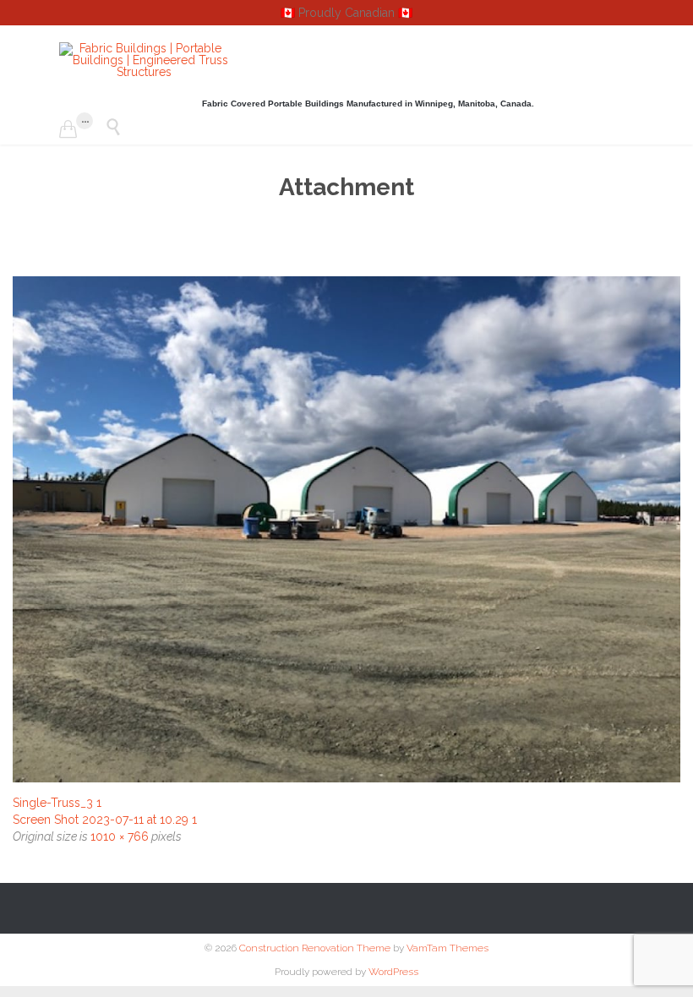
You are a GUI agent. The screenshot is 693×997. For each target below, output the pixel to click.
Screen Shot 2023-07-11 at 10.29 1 (105, 819)
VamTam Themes (447, 948)
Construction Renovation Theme (314, 948)
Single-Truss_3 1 (57, 802)
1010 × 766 (119, 836)
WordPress (393, 972)
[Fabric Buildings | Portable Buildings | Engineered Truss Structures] (143, 60)
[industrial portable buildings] (346, 529)
